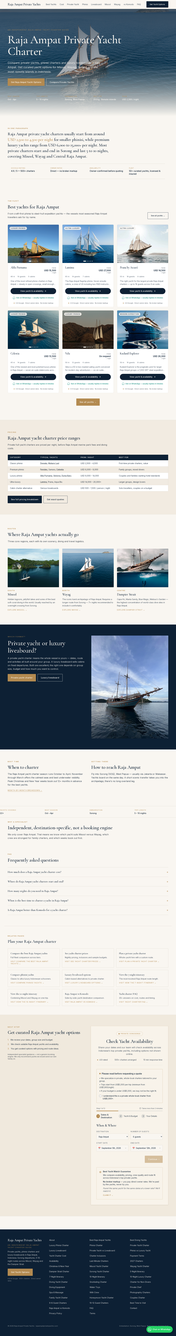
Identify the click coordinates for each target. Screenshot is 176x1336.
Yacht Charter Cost (57, 1256)
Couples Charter (137, 1297)
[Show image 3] (34, 261)
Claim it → (108, 1195)
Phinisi (85, 4)
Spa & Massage (56, 1292)
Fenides (43, 469)
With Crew (94, 1292)
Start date (102, 1143)
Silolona (57, 476)
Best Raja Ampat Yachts (100, 1240)
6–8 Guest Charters (58, 1303)
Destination (102, 1131)
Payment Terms (137, 1256)
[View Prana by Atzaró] (142, 244)
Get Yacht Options (157, 4)
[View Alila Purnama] (33, 244)
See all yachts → (158, 216)
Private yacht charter (22, 677)
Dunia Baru (66, 476)
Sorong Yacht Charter (99, 1271)
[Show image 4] (90, 261)
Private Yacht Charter (139, 1245)
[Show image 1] (30, 261)
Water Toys (95, 1287)
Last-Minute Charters (99, 1261)
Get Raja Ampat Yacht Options (26, 82)
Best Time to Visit (138, 1303)
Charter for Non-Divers (140, 1282)
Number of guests (140, 1131)
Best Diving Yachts (138, 1240)
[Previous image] (11, 243)
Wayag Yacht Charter (139, 1266)
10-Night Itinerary (97, 1277)
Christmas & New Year (59, 1266)
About (52, 1240)
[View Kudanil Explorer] (142, 329)
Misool (108, 4)
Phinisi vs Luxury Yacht (140, 1250)
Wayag (117, 4)
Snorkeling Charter (98, 1282)
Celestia (60, 469)
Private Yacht (73, 4)
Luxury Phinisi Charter (59, 1245)
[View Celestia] (33, 329)
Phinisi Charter (96, 1245)
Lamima (43, 482)
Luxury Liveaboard (57, 1250)
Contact (133, 1308)
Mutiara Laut (53, 463)
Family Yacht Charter (58, 1297)
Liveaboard (96, 4)
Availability (54, 1261)
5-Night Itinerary (137, 1271)
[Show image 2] (32, 261)
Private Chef (135, 1287)
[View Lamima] (87, 244)
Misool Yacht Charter (99, 1266)
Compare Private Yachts (62, 82)
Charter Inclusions (98, 1256)
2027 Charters (136, 1261)
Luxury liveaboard (50, 677)
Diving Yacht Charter (58, 1282)
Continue (153, 1159)
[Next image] (55, 243)
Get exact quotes (55, 499)
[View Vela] (87, 329)
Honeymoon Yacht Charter (102, 1297)
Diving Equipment (57, 1287)
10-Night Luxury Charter (140, 1277)
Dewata (43, 463)
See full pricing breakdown (24, 499)
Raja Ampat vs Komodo (59, 1308)
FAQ (139, 4)
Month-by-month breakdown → (25, 790)
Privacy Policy (55, 1313)
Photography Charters (140, 1292)
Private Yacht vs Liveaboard (102, 1250)
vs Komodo (129, 4)
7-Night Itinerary (56, 1277)
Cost (62, 4)
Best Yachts (51, 4)
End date (135, 1143)
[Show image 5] (37, 261)
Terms (92, 1313)
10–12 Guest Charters (99, 1303)
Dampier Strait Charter (59, 1271)
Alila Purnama (46, 476)
